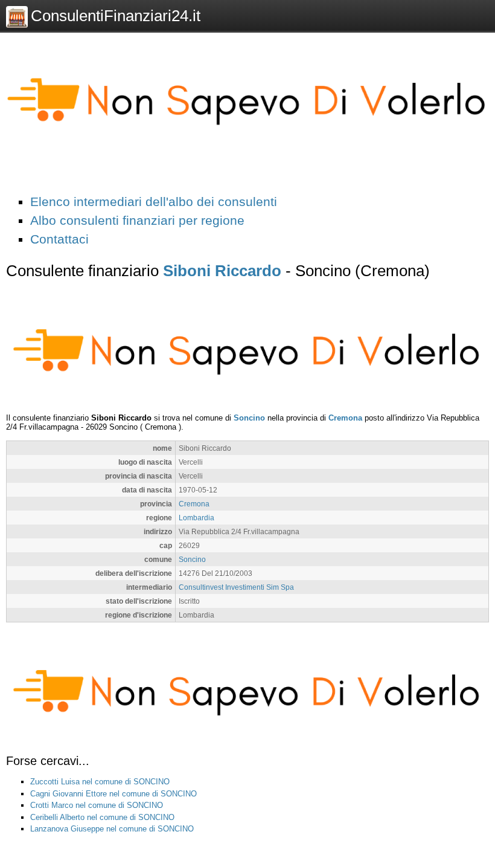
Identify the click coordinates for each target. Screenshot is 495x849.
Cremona (345, 417)
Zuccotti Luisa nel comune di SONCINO (100, 781)
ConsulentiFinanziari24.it (115, 16)
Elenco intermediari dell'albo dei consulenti (153, 201)
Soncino (249, 417)
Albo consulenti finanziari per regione (137, 220)
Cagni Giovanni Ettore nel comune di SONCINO (113, 793)
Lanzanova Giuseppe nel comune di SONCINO (112, 828)
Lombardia (196, 517)
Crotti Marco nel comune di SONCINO (96, 805)
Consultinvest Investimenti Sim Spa (236, 587)
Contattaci (59, 239)
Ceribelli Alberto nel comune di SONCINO (102, 817)
